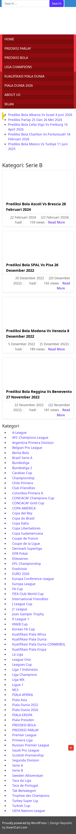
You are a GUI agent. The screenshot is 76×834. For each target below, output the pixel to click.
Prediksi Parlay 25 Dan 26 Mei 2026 (35, 119)
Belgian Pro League (27, 447)
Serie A (17, 765)
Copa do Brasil (23, 518)
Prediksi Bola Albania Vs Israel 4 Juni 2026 (40, 114)
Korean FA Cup (23, 629)
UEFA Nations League (28, 810)
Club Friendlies (23, 488)
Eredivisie (19, 568)
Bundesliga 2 (22, 468)
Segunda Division (25, 760)
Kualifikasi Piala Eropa (29, 649)
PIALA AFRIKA (22, 694)
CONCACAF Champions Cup (33, 498)
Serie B (17, 770)
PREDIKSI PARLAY (17, 48)
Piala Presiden (23, 720)
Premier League (24, 735)
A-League (19, 432)
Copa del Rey (22, 513)
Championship (23, 478)
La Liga (17, 654)
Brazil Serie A (22, 457)
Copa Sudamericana (27, 533)
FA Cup (17, 589)
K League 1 (20, 619)
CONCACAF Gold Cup (28, 503)
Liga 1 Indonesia (25, 669)
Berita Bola (20, 453)
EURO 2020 (20, 573)
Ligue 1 (17, 684)
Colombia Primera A (27, 493)
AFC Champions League (30, 437)
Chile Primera (22, 483)
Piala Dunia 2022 (25, 705)
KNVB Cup (20, 624)
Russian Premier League (30, 745)
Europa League (23, 584)
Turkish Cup (21, 805)
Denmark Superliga (27, 548)
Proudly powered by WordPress (24, 823)
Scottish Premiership (28, 755)
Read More (59, 222)
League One (21, 659)
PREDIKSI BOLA (16, 57)
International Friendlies (30, 599)
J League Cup (22, 604)
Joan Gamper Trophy (28, 614)
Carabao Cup (22, 473)
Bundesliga (20, 462)
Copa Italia (20, 523)
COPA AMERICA (24, 508)
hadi (18, 222)
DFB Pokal (20, 553)
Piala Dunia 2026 (25, 710)
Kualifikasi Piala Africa (29, 634)
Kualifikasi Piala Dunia (29, 639)
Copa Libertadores (26, 528)
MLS (15, 689)
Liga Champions (24, 674)
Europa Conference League (33, 578)
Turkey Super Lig (25, 800)
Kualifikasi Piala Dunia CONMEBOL (38, 644)
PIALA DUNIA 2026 (18, 85)
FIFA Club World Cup (28, 594)
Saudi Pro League (25, 750)
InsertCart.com (16, 827)
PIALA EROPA (22, 715)
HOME (9, 39)
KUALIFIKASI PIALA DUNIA (24, 76)
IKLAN (9, 104)
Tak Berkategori (24, 790)
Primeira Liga (22, 740)
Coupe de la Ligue (26, 543)
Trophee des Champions (30, 795)
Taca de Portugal (25, 785)
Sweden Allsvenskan (27, 775)
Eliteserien (20, 558)
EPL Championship (26, 563)
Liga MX (18, 679)
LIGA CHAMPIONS (18, 67)
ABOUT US (12, 94)
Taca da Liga (21, 780)
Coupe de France (25, 538)
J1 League (19, 609)
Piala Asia (19, 700)
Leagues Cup (22, 664)
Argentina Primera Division (33, 442)
